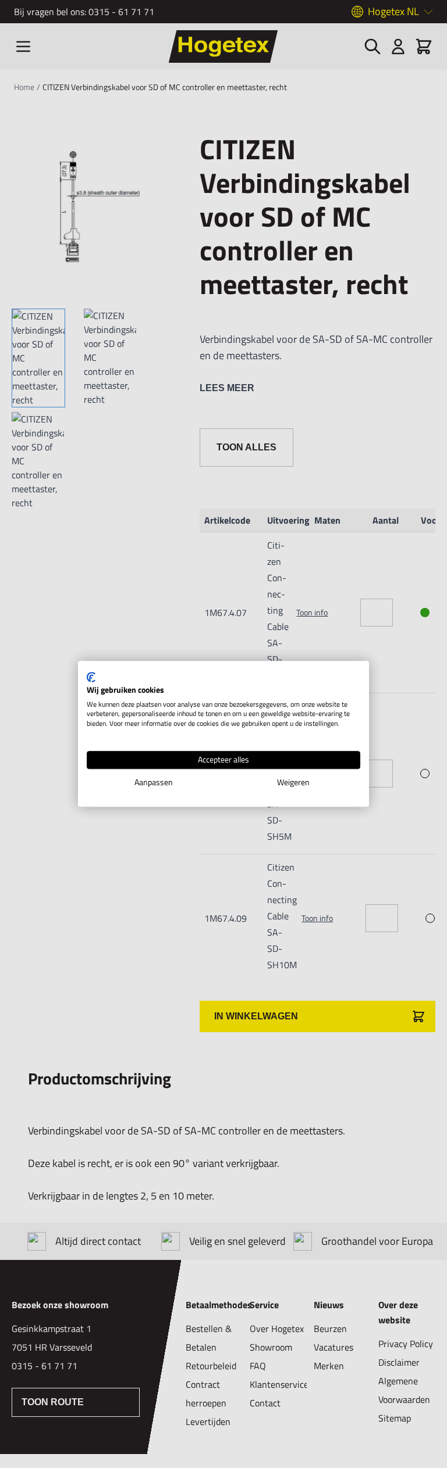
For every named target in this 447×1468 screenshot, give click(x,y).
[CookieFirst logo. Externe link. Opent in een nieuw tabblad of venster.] (91, 677)
